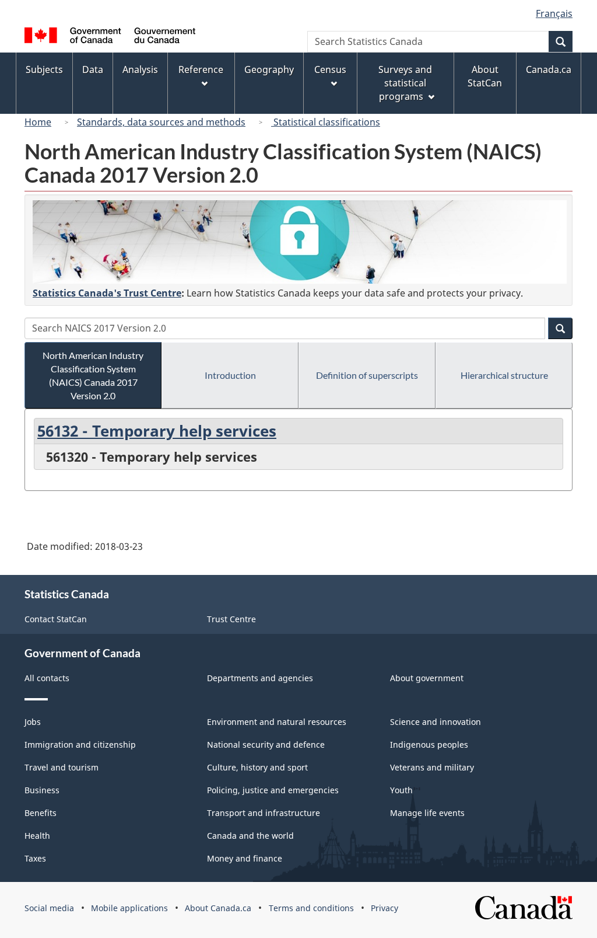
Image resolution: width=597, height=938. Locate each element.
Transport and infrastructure (263, 812)
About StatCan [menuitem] (485, 76)
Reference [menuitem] (200, 69)
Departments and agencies (260, 678)
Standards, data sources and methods (161, 122)
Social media (49, 907)
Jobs (32, 721)
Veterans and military (432, 767)
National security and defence (266, 744)
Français (554, 13)
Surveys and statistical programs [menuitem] (405, 83)
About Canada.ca (218, 907)
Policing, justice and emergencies (273, 790)
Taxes (35, 858)
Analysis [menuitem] (140, 69)
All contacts (46, 678)
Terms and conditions (311, 907)
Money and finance (244, 858)
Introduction (230, 375)
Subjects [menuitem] (44, 69)
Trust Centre (231, 619)
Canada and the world (250, 835)
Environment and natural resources (276, 721)
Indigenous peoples (429, 744)
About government (426, 678)
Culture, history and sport (257, 767)
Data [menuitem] (92, 69)
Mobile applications (129, 907)
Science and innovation (435, 721)
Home (37, 122)
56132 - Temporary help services (156, 430)
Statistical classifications (325, 122)
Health (37, 835)
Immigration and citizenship (80, 744)
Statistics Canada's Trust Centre (107, 293)
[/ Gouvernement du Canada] (109, 37)
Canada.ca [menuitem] (548, 69)
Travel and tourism (61, 767)
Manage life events (427, 812)
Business (41, 790)
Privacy (384, 907)
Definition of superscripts (367, 375)
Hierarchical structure (504, 375)
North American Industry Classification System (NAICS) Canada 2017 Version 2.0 (93, 375)
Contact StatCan (55, 619)
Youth (401, 790)
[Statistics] (300, 242)
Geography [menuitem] (269, 69)
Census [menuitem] (330, 69)
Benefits (40, 812)
